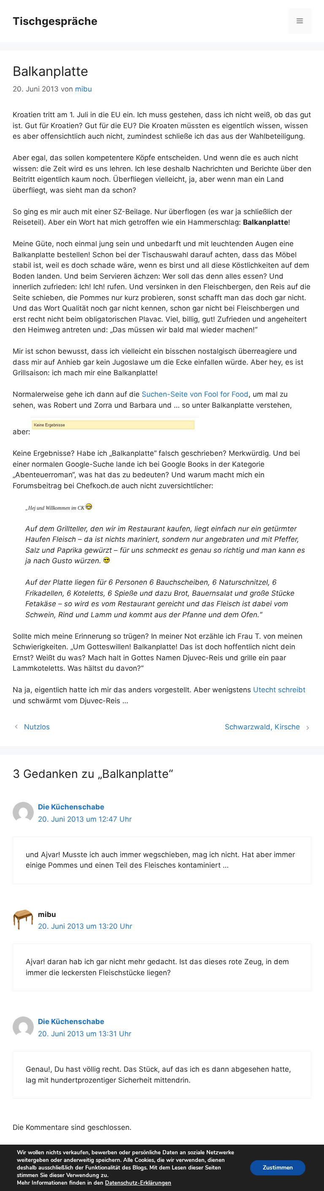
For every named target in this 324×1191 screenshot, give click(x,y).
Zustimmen (278, 1168)
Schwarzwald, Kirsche (262, 727)
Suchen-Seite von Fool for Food (195, 394)
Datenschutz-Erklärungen (138, 1183)
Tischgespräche (55, 21)
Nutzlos (37, 727)
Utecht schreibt (279, 690)
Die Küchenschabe (71, 807)
